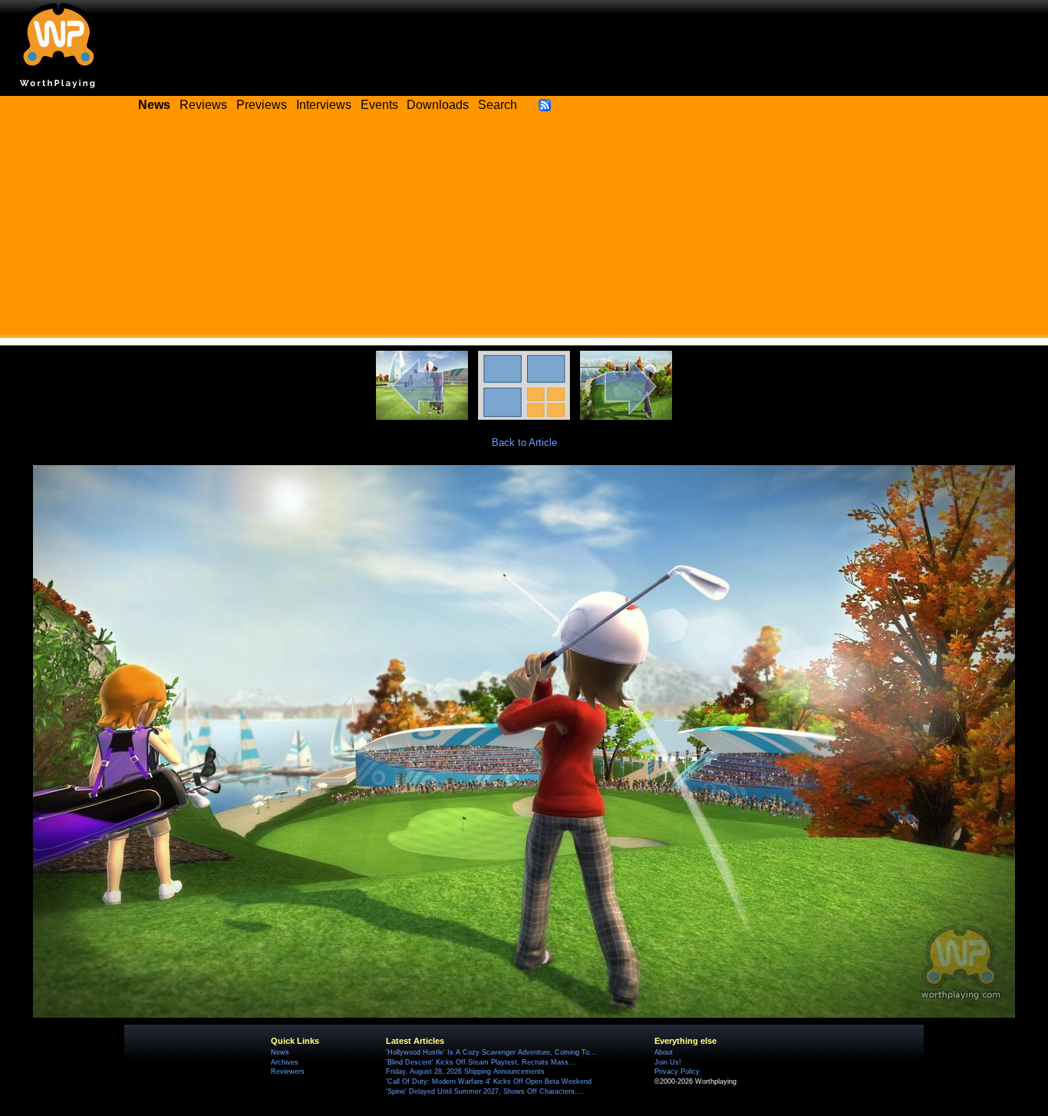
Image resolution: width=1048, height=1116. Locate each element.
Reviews (203, 104)
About (663, 1052)
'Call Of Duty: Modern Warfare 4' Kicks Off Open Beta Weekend (489, 1081)
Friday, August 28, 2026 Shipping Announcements (465, 1071)
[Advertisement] (524, 230)
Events (379, 104)
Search (497, 104)
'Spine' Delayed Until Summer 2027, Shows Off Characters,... (485, 1091)
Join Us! (667, 1062)
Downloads (438, 104)
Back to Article (524, 442)
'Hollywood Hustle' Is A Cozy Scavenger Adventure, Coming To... (491, 1052)
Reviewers (288, 1071)
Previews (261, 104)
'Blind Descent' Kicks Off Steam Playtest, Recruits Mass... (480, 1062)
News (280, 1052)
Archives (284, 1062)
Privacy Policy (677, 1071)
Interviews (323, 104)
